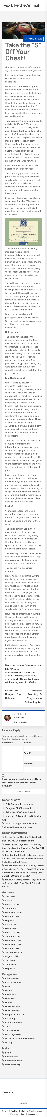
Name (27, 742)
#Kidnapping (11, 682)
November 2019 (13, 944)
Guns (7, 986)
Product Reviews (14, 1022)
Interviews (10, 994)
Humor (8, 990)
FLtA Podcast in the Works (19, 804)
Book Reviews (12, 978)
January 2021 (12, 908)
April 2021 (10, 900)
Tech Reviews (12, 1030)
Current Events (16, 665)
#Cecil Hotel (11, 672)
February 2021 (12, 904)
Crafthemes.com (29, 1114)
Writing (9, 1042)
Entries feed (11, 1056)
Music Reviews (12, 1010)
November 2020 (13, 912)
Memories (10, 998)
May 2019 (10, 968)
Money (8, 1002)
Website (28, 763)
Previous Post (11, 691)
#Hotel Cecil (11, 679)
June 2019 (10, 964)
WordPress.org (12, 1064)
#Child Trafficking (14, 675)
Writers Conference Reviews (20, 1038)
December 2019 (13, 940)
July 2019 (10, 960)
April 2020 (10, 924)
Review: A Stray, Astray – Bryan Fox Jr (25, 880)
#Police (32, 682)
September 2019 (13, 952)
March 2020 (11, 928)
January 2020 (12, 936)
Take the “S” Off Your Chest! (20, 812)
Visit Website (20, 722)
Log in (8, 1053)
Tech (7, 1026)
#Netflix (23, 682)
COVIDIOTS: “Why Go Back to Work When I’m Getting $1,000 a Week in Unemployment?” (23, 872)
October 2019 (12, 948)
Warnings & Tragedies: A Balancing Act (33, 698)
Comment (7, 742)
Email (27, 753)
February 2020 (12, 932)
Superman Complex (15, 201)
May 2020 (10, 920)
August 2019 (11, 956)
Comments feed (13, 1060)
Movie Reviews (12, 1006)
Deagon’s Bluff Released (18, 808)
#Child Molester (27, 672)
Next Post (37, 691)
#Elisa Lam (29, 675)
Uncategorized (13, 1034)
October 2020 (12, 916)
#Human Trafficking (29, 679)
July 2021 (10, 896)
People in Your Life (15, 1014)
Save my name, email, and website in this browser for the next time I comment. (21, 782)
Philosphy (16, 669)
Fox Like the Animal (21, 5)
